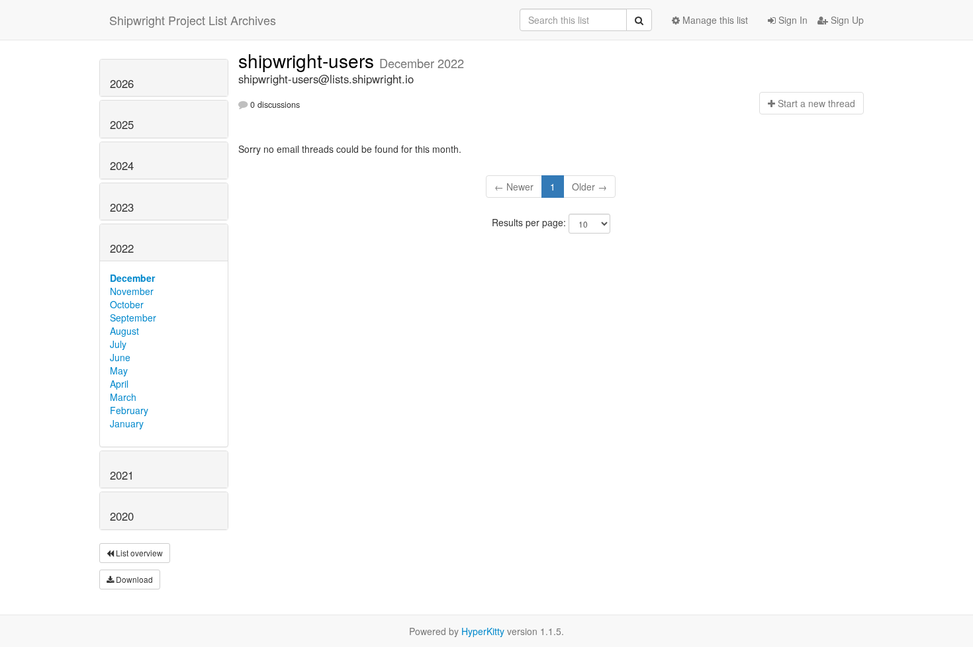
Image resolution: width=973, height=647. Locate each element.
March (123, 397)
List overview (138, 552)
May (119, 370)
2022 (122, 248)
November (132, 291)
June (120, 357)
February (129, 410)
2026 (122, 83)
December (132, 277)
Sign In (792, 19)
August (124, 330)
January (127, 423)
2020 (122, 516)
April (119, 383)
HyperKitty (482, 631)
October (127, 304)
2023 (122, 207)
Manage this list (714, 19)
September (133, 317)
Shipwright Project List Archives (192, 19)
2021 (122, 475)
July (118, 344)
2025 (122, 124)
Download (133, 579)
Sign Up (846, 19)
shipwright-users (308, 60)
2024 (122, 165)
